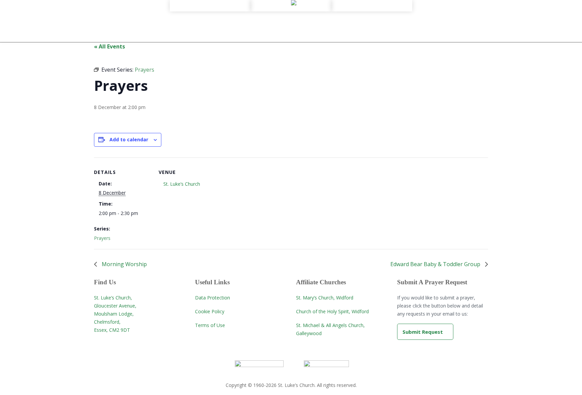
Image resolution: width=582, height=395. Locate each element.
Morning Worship (123, 264)
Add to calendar (128, 139)
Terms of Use (210, 325)
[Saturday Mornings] (371, 20)
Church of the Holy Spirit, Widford (332, 311)
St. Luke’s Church (181, 184)
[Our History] (210, 8)
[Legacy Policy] (210, 32)
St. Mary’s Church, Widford (324, 297)
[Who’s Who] (210, 26)
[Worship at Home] (291, 8)
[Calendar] (371, 8)
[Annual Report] (210, 20)
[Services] (291, 14)
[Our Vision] (210, 14)
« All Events (109, 46)
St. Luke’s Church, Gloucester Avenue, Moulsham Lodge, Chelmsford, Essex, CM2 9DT (115, 313)
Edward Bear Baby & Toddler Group (436, 264)
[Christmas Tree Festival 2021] (371, 26)
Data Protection (212, 297)
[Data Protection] (210, 38)
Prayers (102, 238)
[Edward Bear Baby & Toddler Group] (371, 14)
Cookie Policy (209, 311)
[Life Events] (291, 20)
